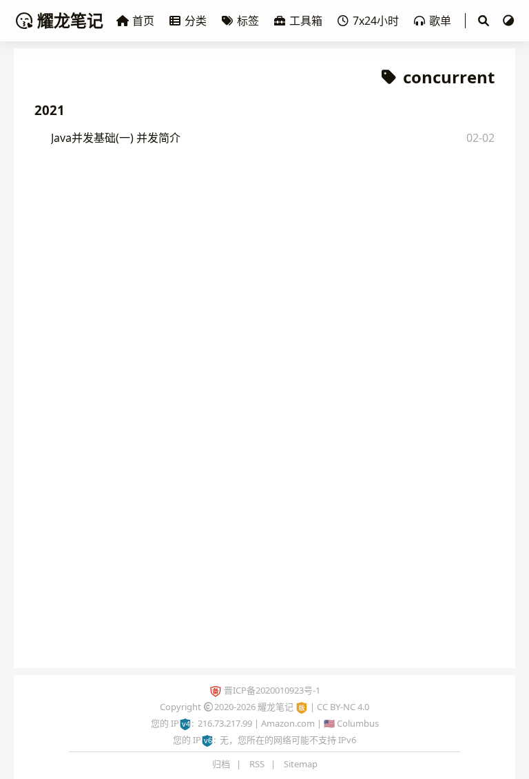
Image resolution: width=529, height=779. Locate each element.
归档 (221, 764)
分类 (195, 20)
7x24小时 (376, 20)
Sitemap (301, 764)
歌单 (440, 20)
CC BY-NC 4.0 (343, 706)
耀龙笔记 (70, 20)
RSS (256, 764)
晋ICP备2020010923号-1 (272, 690)
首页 (143, 20)
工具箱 (306, 20)
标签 (248, 20)
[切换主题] (508, 20)
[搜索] (483, 20)
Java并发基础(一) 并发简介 (115, 137)
